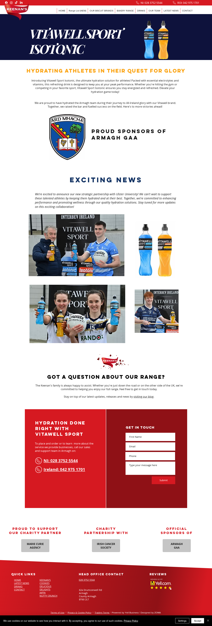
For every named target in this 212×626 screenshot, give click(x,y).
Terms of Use (57, 612)
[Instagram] (11, 2)
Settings (182, 620)
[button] (101, 10)
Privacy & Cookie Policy (79, 612)
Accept (197, 620)
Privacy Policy (131, 620)
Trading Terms (102, 612)
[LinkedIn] (21, 2)
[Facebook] (6, 2)
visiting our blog (143, 396)
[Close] (208, 620)
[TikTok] (16, 2)
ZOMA (157, 612)
